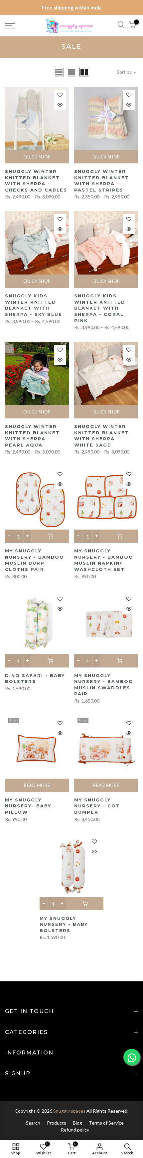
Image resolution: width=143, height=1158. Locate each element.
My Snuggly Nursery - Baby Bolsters (64, 924)
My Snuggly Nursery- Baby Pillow (28, 806)
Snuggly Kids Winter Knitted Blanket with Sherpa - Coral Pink (99, 308)
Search (33, 1123)
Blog (77, 1123)
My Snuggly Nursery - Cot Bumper (97, 806)
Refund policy (75, 1130)
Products (56, 1123)
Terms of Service (106, 1123)
